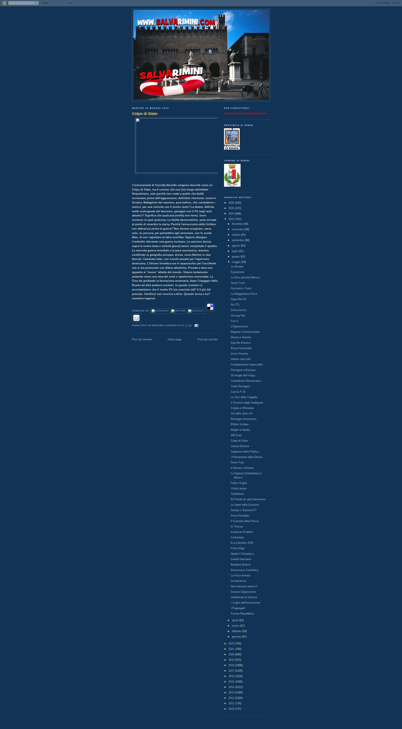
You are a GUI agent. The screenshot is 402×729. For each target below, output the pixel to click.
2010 (231, 708)
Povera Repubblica (242, 613)
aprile (235, 620)
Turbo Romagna (240, 386)
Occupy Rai (238, 315)
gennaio (237, 636)
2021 (231, 649)
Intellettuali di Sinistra (244, 597)
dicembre (238, 223)
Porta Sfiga (237, 548)
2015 (231, 681)
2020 (231, 654)
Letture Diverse (240, 446)
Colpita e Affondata (242, 408)
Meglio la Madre (240, 429)
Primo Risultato (240, 515)
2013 (231, 692)
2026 (231, 202)
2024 (231, 213)
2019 (231, 659)
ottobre (236, 234)
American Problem (242, 532)
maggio (236, 262)
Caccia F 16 (238, 391)
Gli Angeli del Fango (243, 375)
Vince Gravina (239, 353)
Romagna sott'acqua (243, 370)
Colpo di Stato (144, 114)
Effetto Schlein (240, 424)
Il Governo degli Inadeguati (247, 402)
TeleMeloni (237, 493)
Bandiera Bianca (241, 564)
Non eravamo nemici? (244, 586)
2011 (231, 703)
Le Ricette (237, 266)
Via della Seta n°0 (242, 413)
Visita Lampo (239, 488)
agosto (236, 245)
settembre (238, 240)
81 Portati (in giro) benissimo (248, 499)
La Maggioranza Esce (244, 293)
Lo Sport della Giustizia (245, 504)
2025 (231, 208)
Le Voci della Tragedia (244, 397)
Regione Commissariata (245, 331)
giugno (236, 256)
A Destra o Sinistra (242, 467)
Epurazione (237, 272)
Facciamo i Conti (241, 288)
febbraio (237, 631)
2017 (231, 670)
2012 (231, 697)
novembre (238, 229)
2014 (231, 687)
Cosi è (234, 321)
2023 (231, 219)
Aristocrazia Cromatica (244, 570)
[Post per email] (196, 325)
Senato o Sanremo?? (243, 510)
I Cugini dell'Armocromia (245, 602)
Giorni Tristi (238, 282)
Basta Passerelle (241, 348)
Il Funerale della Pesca (245, 521)
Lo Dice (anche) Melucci (245, 277)
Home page (175, 339)
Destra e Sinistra (241, 337)
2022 (231, 643)
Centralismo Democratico (246, 380)
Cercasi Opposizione (243, 591)
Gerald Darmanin (241, 559)
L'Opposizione (239, 326)
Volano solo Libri (241, 359)
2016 (231, 676)
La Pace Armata (240, 575)
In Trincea (237, 526)
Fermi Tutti (237, 462)
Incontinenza (238, 580)
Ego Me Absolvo (241, 342)
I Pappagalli (238, 608)
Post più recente (142, 339)
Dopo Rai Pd (238, 299)
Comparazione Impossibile (247, 364)
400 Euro (236, 435)
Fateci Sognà (239, 483)
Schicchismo (238, 310)
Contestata (237, 537)
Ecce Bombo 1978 (242, 542)
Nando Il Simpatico (242, 553)
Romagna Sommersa (243, 418)
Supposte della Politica (245, 451)
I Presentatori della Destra (246, 457)
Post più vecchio (207, 339)
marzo (236, 625)
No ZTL (235, 304)
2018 (231, 665)
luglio (235, 251)
